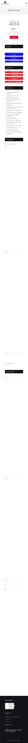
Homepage (13, 37)
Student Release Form (12, 129)
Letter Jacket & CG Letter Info (14, 110)
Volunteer (9, 133)
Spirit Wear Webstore (12, 127)
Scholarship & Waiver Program (14, 125)
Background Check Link (12, 95)
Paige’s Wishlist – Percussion (14, 120)
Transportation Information (14, 131)
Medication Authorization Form (14, 112)
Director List (8, 725)
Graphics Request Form (12, 97)
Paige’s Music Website (12, 118)
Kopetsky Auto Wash (9, 363)
